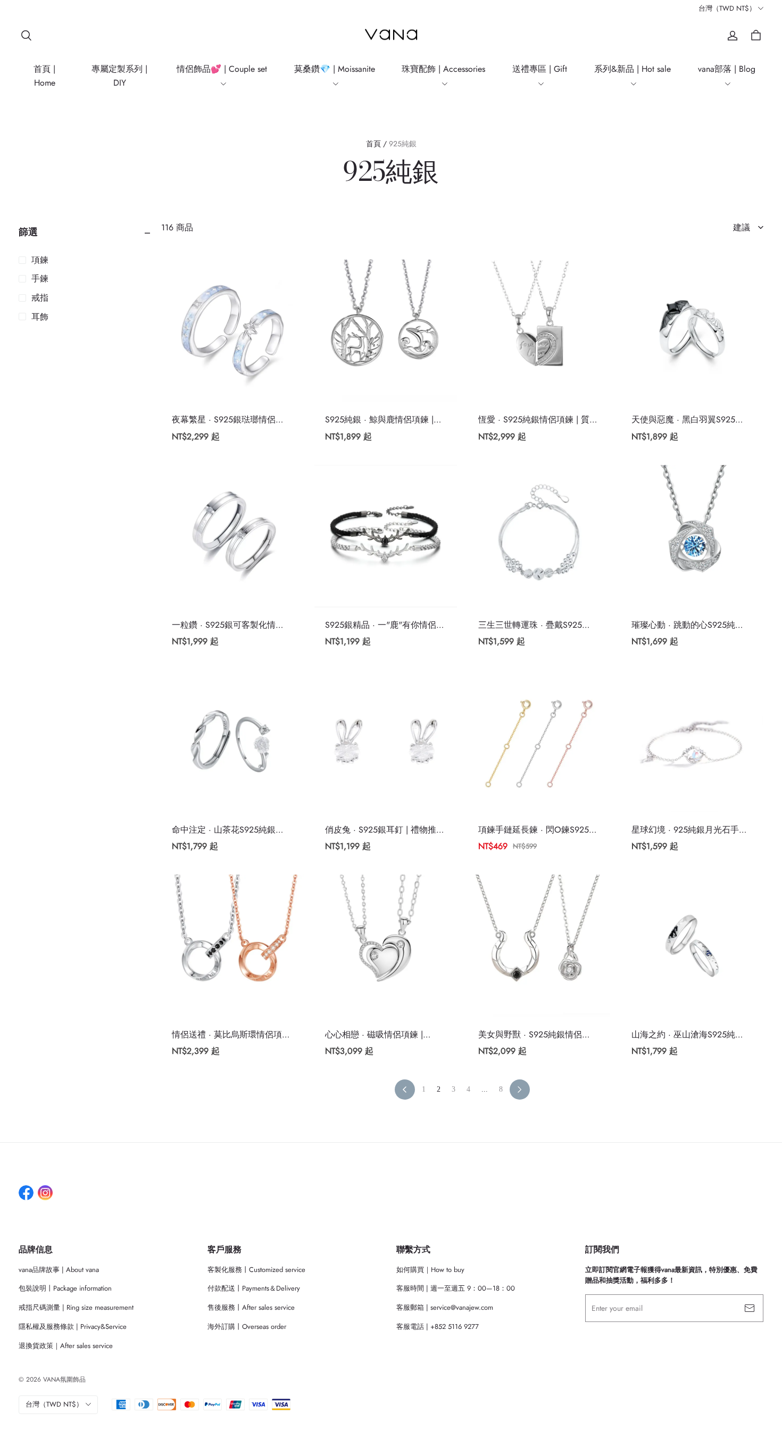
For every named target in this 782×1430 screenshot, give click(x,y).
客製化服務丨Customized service (256, 1270)
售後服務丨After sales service (251, 1307)
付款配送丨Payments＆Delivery (253, 1288)
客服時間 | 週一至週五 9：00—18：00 (455, 1288)
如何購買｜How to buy (430, 1270)
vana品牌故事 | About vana (59, 1270)
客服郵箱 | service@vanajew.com (444, 1307)
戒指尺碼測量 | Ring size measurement (76, 1307)
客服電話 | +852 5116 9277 (437, 1326)
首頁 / (376, 143)
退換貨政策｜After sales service (66, 1346)
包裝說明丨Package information (65, 1288)
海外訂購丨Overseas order (246, 1326)
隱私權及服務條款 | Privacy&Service (73, 1326)
